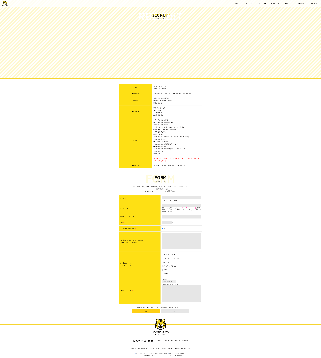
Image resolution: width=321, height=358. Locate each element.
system (249, 3)
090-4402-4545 (144, 340)
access (301, 3)
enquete (183, 348)
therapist (262, 3)
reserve (288, 3)
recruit (314, 3)
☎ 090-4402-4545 (159, 191)
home (236, 3)
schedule (275, 3)
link (189, 348)
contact (164, 348)
